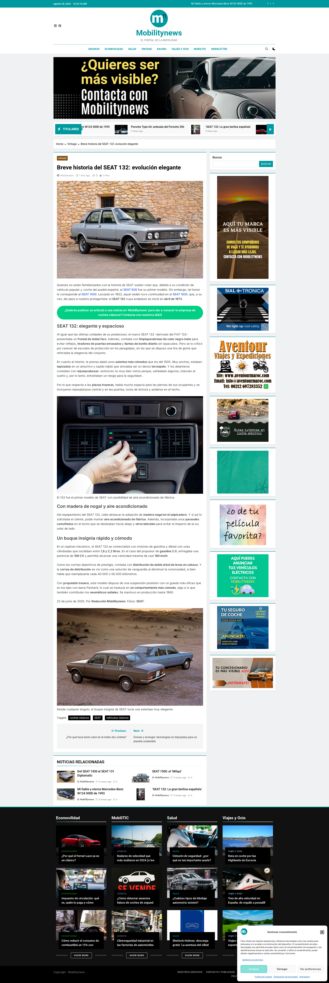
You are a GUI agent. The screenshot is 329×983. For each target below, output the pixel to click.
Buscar (217, 157)
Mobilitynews (159, 32)
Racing (161, 49)
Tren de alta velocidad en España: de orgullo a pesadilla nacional (247, 903)
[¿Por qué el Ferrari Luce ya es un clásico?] (178, 131)
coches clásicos (79, 717)
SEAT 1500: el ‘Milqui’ (167, 771)
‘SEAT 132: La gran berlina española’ (144, 126)
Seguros (94, 49)
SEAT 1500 (180, 294)
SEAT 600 (130, 289)
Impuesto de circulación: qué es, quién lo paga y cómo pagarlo (80, 903)
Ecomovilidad (114, 49)
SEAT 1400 (89, 294)
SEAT (97, 717)
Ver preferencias (310, 969)
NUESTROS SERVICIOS (190, 972)
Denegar (282, 969)
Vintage (146, 49)
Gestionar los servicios (252, 960)
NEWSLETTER (219, 49)
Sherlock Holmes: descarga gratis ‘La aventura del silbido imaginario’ (191, 945)
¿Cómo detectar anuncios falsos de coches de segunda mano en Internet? (136, 903)
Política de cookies (263, 977)
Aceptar (254, 969)
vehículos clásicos (117, 717)
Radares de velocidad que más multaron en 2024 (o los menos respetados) (135, 860)
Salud (132, 49)
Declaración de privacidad (286, 977)
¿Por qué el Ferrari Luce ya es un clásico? (213, 126)
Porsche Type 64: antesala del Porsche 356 (227, 3)
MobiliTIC (200, 49)
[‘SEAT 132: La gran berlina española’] (111, 131)
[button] (322, 932)
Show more (81, 955)
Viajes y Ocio (180, 49)
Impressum (304, 977)
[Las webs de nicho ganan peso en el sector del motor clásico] (251, 131)
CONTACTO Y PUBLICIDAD (220, 972)
